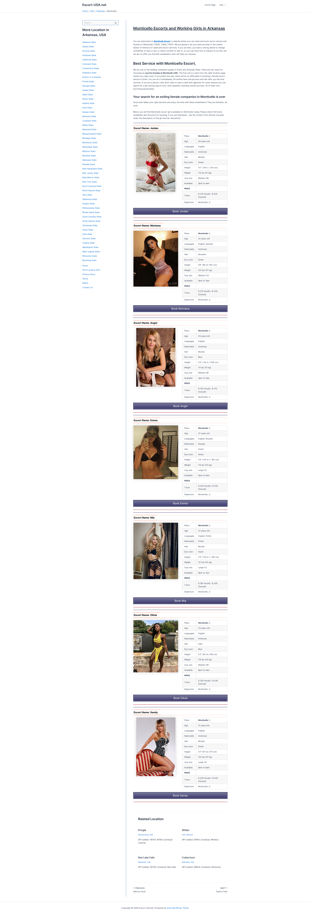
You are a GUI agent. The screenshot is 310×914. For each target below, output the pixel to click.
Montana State (89, 155)
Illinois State (87, 99)
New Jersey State (90, 173)
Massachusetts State (91, 134)
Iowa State (87, 107)
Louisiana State (89, 120)
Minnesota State (89, 142)
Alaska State (88, 46)
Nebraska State (89, 160)
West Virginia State (91, 251)
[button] (224, 5)
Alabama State (89, 42)
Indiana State (88, 103)
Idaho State (87, 94)
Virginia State (88, 243)
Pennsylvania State (91, 208)
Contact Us (87, 287)
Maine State (87, 125)
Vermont (189, 835)
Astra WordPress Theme (178, 908)
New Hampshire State (92, 168)
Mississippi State (90, 147)
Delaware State (89, 72)
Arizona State (88, 51)
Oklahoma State (89, 199)
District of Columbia (91, 77)
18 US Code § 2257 (91, 270)
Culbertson (188, 857)
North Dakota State (91, 190)
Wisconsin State (89, 256)
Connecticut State (90, 68)
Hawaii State (88, 90)
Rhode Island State (91, 212)
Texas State (87, 230)
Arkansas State (89, 55)
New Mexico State (90, 177)
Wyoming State (89, 260)
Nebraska (186, 862)
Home (85, 11)
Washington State (90, 247)
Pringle (142, 830)
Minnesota (142, 862)
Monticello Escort (162, 41)
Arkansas (100, 11)
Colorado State (89, 64)
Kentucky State (89, 116)
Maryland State (89, 129)
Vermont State (89, 238)
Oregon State (88, 203)
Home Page (210, 5)
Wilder (186, 830)
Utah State (87, 234)
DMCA (85, 283)
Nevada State (88, 164)
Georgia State (88, 86)
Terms (85, 278)
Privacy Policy (88, 274)
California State (89, 59)
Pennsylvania (143, 835)
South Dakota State (91, 221)
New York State (89, 182)
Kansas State (88, 112)
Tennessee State (89, 225)
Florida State (88, 81)
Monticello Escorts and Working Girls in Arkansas (179, 28)
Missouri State (88, 151)
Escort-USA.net (94, 5)
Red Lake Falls (146, 857)
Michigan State (89, 138)
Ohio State (87, 195)
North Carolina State (91, 186)
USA (221, 5)
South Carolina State (91, 216)
